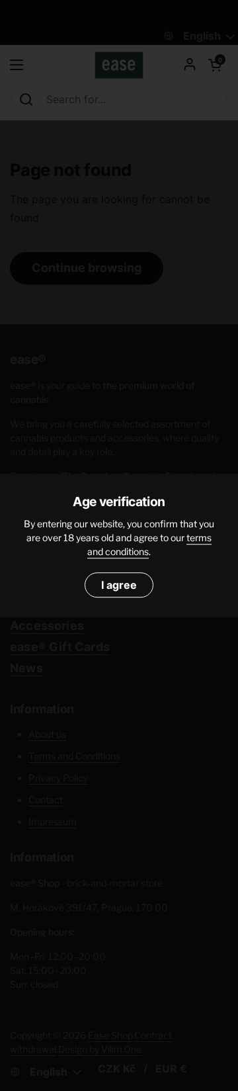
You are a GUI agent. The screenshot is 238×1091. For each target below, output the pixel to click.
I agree (119, 584)
